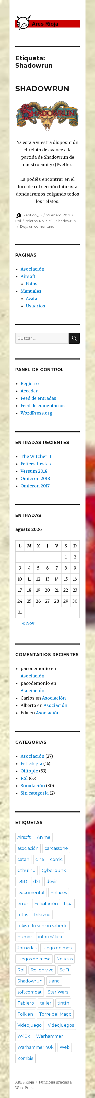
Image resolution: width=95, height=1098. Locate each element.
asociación (28, 848)
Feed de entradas (38, 398)
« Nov (28, 623)
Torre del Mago (55, 1014)
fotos (22, 914)
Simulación (33, 785)
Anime (43, 837)
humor (24, 936)
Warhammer (49, 1036)
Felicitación (46, 903)
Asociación (32, 269)
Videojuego (29, 1025)
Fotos (31, 283)
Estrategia (31, 763)
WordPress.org (36, 413)
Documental (30, 892)
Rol (18, 221)
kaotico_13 (32, 215)
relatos (31, 221)
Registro (30, 383)
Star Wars (58, 992)
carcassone (56, 848)
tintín (63, 1003)
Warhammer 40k (35, 1047)
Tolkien (25, 1014)
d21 (36, 881)
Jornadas (26, 947)
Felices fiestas (36, 463)
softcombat (29, 992)
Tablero (25, 1003)
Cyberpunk (54, 870)
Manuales (31, 291)
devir (51, 881)
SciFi (50, 221)
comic (56, 859)
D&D (22, 881)
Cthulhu (26, 870)
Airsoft (28, 276)
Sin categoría (35, 793)
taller (45, 1003)
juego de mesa (58, 947)
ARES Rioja (24, 1082)
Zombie (25, 1058)
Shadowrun (66, 221)
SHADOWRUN (42, 88)
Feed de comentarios (43, 405)
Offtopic (29, 770)
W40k (23, 1036)
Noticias (64, 958)
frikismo (42, 914)
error (22, 903)
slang (54, 981)
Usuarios (35, 305)
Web (65, 1047)
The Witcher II (36, 456)
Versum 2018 (34, 471)
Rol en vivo (42, 969)
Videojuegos (61, 1025)
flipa (68, 903)
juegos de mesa (33, 958)
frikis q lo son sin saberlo (42, 925)
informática (50, 936)
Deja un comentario (37, 226)
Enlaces (58, 892)
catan (23, 859)
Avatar (32, 298)
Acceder (29, 390)
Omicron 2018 (35, 478)
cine (39, 859)
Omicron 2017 (35, 485)
